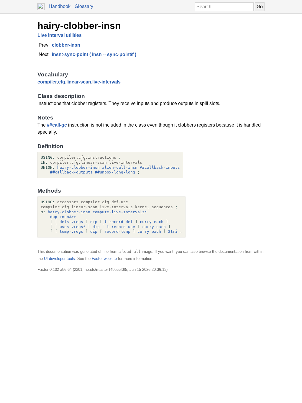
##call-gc (57, 124)
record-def (121, 221)
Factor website (104, 258)
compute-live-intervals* (120, 212)
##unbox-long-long (115, 172)
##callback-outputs (71, 172)
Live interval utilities (59, 35)
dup (53, 216)
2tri (173, 231)
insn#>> (68, 216)
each (158, 221)
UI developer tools (59, 258)
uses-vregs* (73, 227)
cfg (61, 81)
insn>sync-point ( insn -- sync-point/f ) (94, 54)
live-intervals (106, 81)
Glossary (84, 6)
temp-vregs (71, 231)
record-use (123, 227)
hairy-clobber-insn (79, 25)
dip (93, 221)
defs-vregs (71, 221)
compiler (47, 81)
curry (146, 221)
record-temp (117, 231)
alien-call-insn (119, 167)
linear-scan (78, 81)
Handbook (59, 6)
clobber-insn (66, 44)
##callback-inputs (160, 167)
